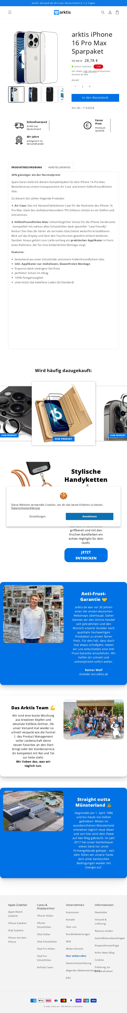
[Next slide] (122, 413)
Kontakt (70, 919)
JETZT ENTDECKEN (86, 555)
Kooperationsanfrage (107, 945)
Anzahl (75, 80)
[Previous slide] (4, 413)
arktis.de (55, 1006)
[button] (9, 12)
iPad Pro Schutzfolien (44, 958)
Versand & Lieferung (101, 921)
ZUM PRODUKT (63, 438)
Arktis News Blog (104, 952)
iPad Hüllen (43, 934)
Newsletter (101, 912)
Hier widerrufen (76, 955)
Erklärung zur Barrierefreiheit (104, 969)
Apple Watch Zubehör (15, 913)
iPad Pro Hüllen (46, 948)
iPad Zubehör (16, 930)
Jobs (68, 977)
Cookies (99, 959)
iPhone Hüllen (45, 915)
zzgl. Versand (90, 71)
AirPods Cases (45, 967)
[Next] (59, 57)
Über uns (71, 926)
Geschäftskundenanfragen (110, 938)
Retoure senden (104, 930)
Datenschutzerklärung (25, 508)
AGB (68, 941)
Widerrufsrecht (74, 948)
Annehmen (89, 516)
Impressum (72, 912)
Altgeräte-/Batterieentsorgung (83, 970)
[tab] (26, 167)
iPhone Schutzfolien (44, 925)
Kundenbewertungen (78, 934)
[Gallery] (36, 67)
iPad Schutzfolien (47, 941)
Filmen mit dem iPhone (17, 939)
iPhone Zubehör (17, 923)
